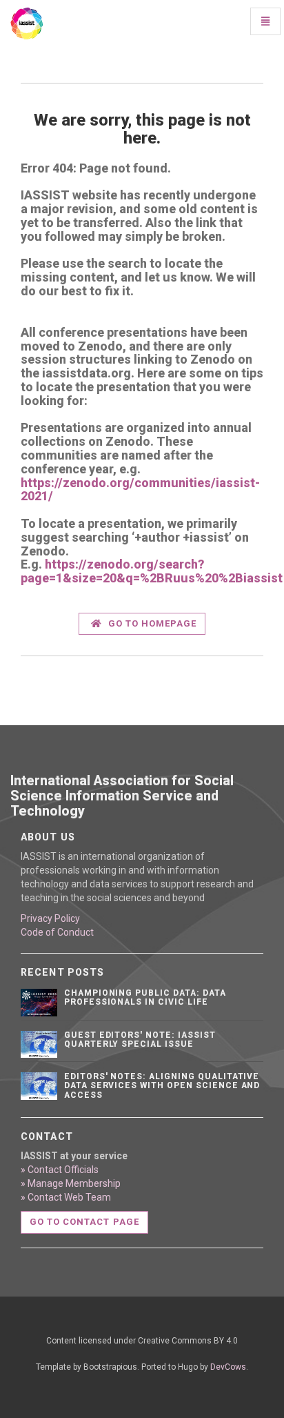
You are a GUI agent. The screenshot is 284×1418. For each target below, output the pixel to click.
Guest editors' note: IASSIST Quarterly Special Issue (140, 1039)
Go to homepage (151, 623)
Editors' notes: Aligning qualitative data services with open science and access (162, 1085)
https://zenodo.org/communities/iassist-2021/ (140, 489)
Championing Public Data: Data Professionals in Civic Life (145, 997)
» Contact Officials (60, 1169)
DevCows (228, 1367)
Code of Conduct (57, 932)
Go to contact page (84, 1222)
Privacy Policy (50, 918)
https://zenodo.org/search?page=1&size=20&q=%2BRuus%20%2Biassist (152, 571)
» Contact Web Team (66, 1197)
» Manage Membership (71, 1183)
